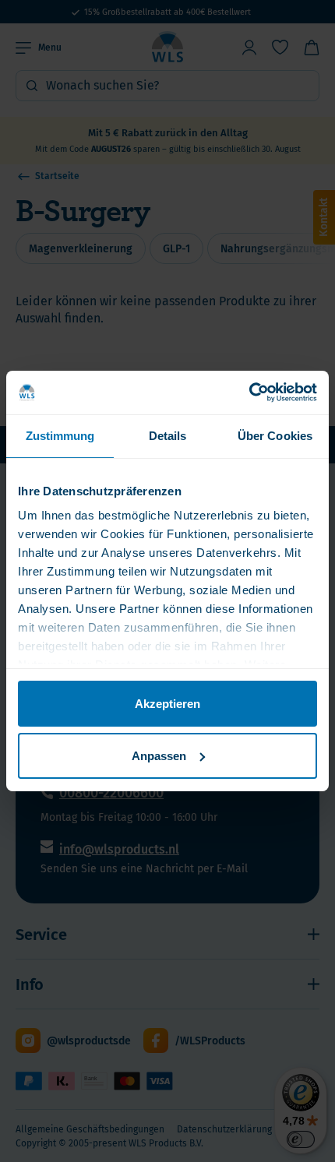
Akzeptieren (167, 703)
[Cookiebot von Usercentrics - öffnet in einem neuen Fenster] (249, 392)
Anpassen (159, 755)
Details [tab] (168, 435)
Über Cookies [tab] (275, 435)
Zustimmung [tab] (60, 435)
